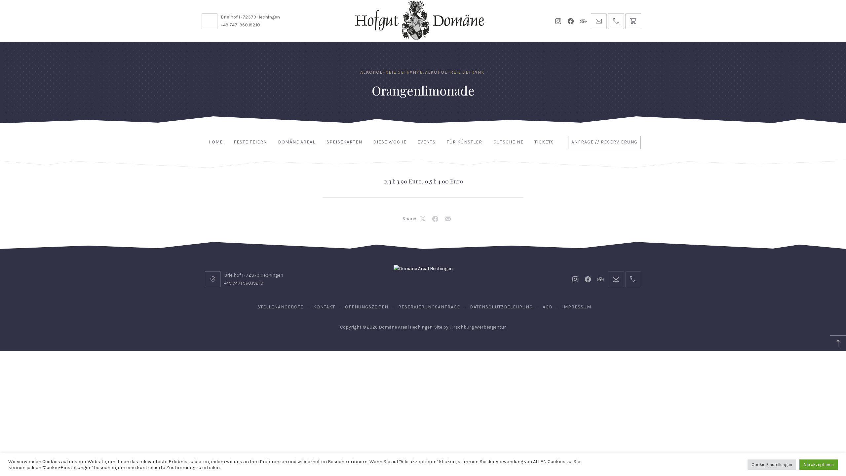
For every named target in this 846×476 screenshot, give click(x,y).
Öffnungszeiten (366, 307)
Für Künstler (464, 142)
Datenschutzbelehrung (501, 307)
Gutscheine (508, 142)
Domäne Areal (296, 142)
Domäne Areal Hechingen (406, 327)
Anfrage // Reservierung (604, 142)
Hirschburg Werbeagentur (477, 327)
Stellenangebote (280, 307)
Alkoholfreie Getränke (391, 72)
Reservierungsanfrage (429, 307)
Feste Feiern (250, 142)
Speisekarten (344, 142)
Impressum (576, 307)
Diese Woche (389, 142)
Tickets (544, 142)
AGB (547, 307)
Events (426, 142)
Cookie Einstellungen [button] (771, 464)
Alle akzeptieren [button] (818, 464)
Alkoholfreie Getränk (454, 72)
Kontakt (324, 307)
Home (216, 142)
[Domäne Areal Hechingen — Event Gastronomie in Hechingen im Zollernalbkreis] (420, 20)
